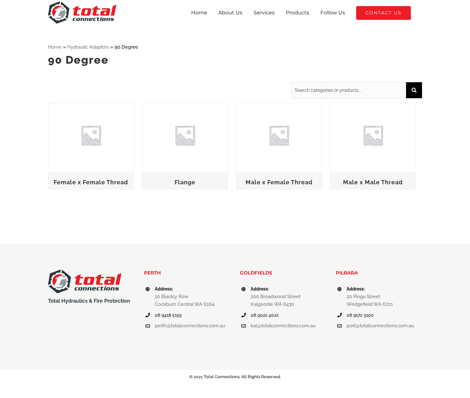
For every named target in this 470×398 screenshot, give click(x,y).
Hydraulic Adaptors (88, 47)
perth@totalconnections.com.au (190, 326)
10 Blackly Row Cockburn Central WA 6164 (184, 300)
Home (55, 47)
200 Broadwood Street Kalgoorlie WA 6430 (276, 300)
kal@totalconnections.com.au (283, 326)
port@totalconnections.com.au (380, 326)
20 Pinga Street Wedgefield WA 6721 (370, 300)
